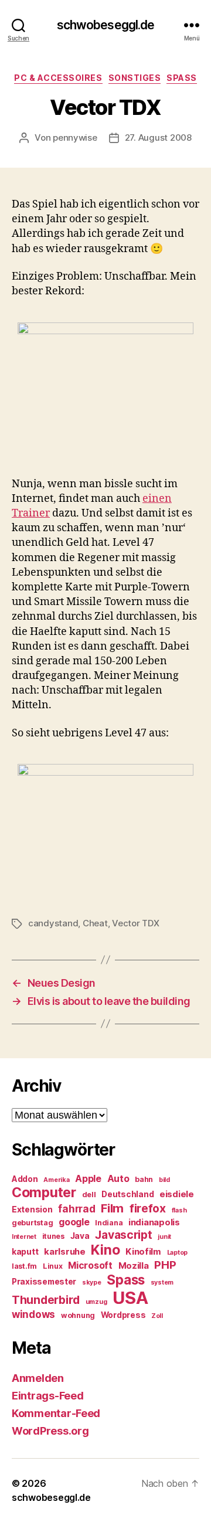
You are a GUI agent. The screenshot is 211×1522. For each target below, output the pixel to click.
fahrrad (76, 1209)
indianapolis (154, 1222)
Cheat (95, 923)
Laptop (177, 1252)
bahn (144, 1179)
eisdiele (176, 1194)
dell (89, 1194)
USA (130, 1297)
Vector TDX (135, 923)
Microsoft (90, 1265)
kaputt (25, 1251)
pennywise (75, 137)
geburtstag (32, 1222)
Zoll (157, 1316)
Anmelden (38, 1378)
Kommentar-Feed (56, 1413)
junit (164, 1237)
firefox (148, 1208)
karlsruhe (65, 1251)
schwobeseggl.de (106, 25)
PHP (165, 1265)
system (162, 1282)
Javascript (123, 1235)
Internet (24, 1237)
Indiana (108, 1222)
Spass (181, 78)
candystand (53, 923)
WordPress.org (50, 1431)
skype (91, 1282)
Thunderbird (46, 1300)
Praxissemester (44, 1281)
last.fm (24, 1266)
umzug (96, 1302)
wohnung (78, 1315)
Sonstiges (134, 78)
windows (33, 1314)
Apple (88, 1178)
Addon (25, 1179)
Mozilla (133, 1266)
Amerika (56, 1180)
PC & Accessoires (58, 78)
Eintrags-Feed (48, 1395)
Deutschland (127, 1194)
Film (112, 1208)
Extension (32, 1209)
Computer (44, 1192)
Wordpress (123, 1315)
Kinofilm (143, 1251)
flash (179, 1210)
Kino (105, 1250)
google (74, 1222)
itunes (53, 1236)
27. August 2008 (158, 137)
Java (80, 1236)
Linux (53, 1266)
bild (164, 1180)
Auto (118, 1178)
